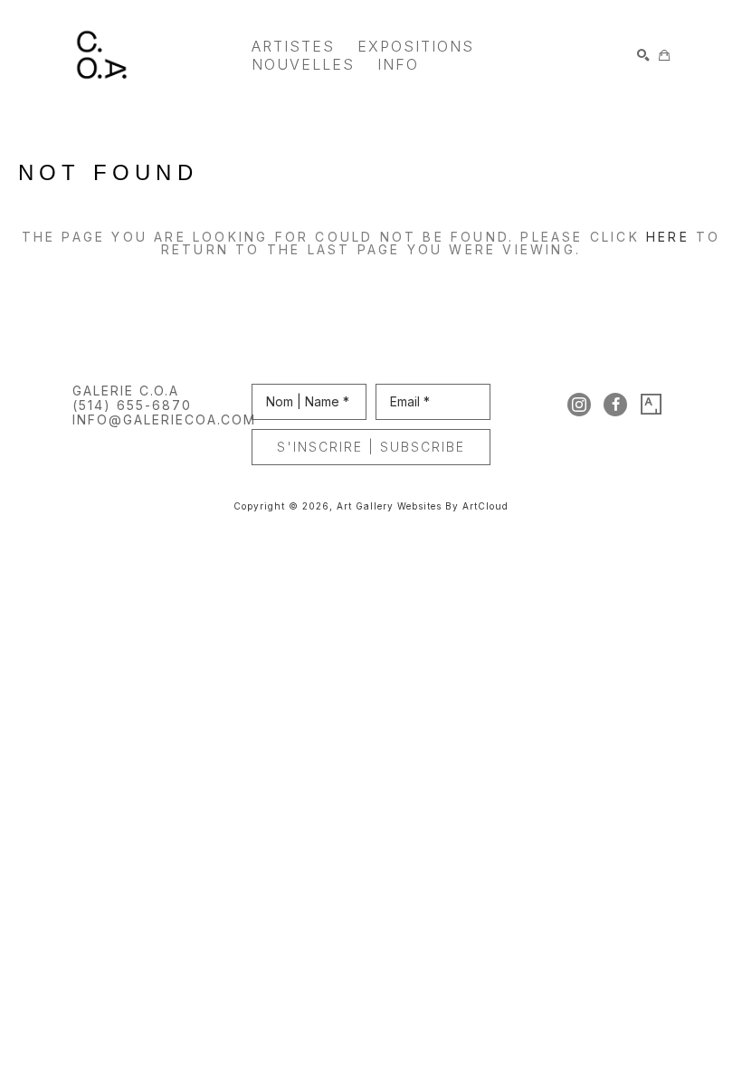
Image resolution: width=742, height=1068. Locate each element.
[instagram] (579, 404)
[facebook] (615, 404)
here (668, 236)
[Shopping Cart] (664, 55)
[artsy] (651, 404)
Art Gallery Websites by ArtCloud (423, 506)
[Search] (643, 55)
